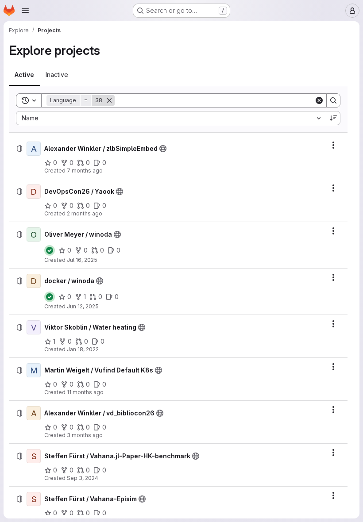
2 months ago (84, 213)
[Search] (333, 100)
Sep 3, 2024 (82, 478)
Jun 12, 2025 (83, 306)
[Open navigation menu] (25, 11)
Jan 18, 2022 (83, 349)
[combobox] (171, 118)
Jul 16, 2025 (82, 260)
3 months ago (85, 435)
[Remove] (109, 100)
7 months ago (85, 170)
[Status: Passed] (49, 250)
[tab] (24, 75)
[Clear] (319, 100)
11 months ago (85, 392)
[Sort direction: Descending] (333, 118)
